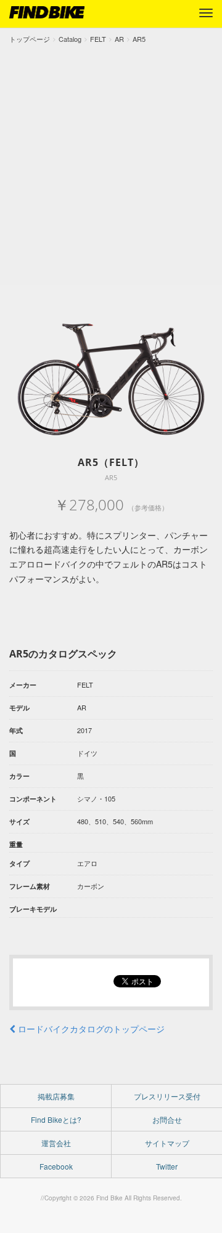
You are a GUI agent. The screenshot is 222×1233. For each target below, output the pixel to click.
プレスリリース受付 (167, 1096)
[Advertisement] (111, 162)
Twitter (167, 1166)
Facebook (56, 1166)
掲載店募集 (56, 1096)
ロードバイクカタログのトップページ (90, 1028)
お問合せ (167, 1119)
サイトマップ (167, 1143)
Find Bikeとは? (56, 1119)
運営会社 (56, 1143)
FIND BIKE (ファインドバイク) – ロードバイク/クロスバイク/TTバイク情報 (46, 12)
